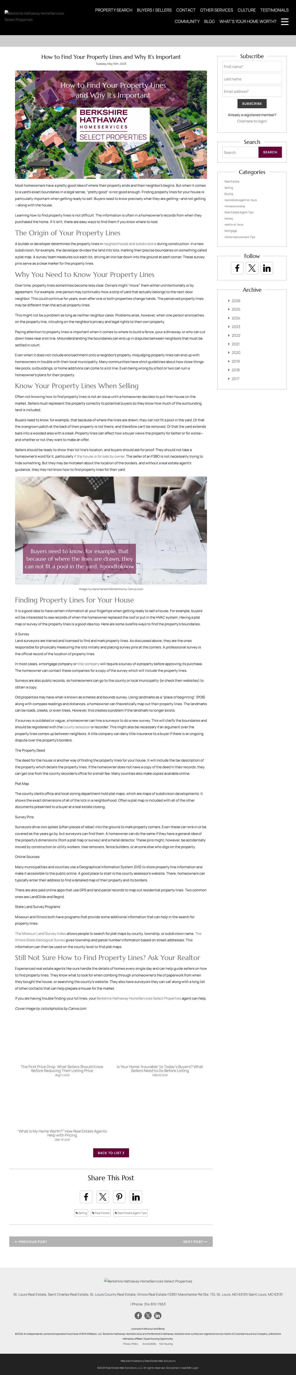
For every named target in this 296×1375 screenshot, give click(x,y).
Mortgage (231, 231)
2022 (236, 335)
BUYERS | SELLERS (154, 10)
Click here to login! (252, 121)
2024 (236, 318)
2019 (236, 361)
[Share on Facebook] (86, 1197)
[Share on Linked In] (136, 1197)
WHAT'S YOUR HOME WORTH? (247, 21)
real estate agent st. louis (241, 200)
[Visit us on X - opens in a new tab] (252, 268)
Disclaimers (173, 1367)
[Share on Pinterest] (119, 1197)
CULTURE (247, 10)
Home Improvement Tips (240, 237)
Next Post (193, 1241)
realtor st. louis (234, 224)
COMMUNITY (187, 21)
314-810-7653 (155, 1304)
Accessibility (149, 1343)
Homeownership (235, 206)
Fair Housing (166, 1343)
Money (229, 218)
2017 (235, 378)
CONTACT (186, 10)
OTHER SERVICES (216, 10)
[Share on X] (102, 1197)
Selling (82, 1213)
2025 (236, 309)
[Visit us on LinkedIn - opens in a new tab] (267, 268)
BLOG (209, 21)
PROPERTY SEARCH (113, 10)
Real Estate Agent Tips (131, 1213)
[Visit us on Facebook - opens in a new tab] (237, 268)
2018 (236, 369)
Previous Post (32, 1241)
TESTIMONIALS (274, 10)
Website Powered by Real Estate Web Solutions (148, 1361)
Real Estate (102, 1213)
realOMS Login (190, 1367)
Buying (229, 194)
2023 (236, 326)
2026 (236, 300)
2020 (236, 352)
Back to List (110, 1153)
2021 (236, 344)
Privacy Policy (130, 1343)
